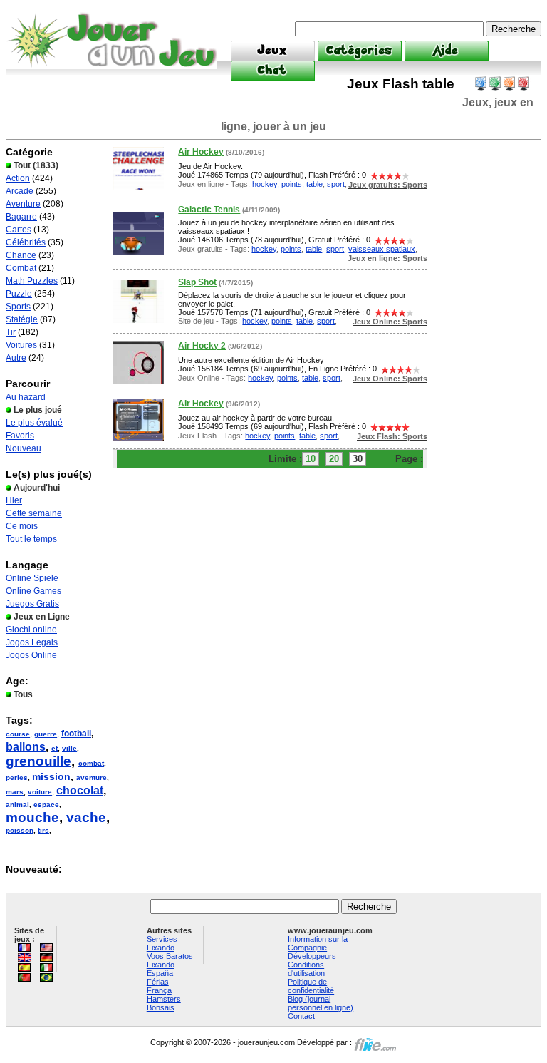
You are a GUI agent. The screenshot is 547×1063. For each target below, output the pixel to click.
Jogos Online (31, 655)
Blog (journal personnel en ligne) (320, 1003)
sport (336, 184)
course (18, 734)
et (54, 748)
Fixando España (160, 968)
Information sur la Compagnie (318, 943)
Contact (301, 1016)
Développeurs (312, 956)
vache (86, 817)
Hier (14, 500)
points (291, 184)
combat (91, 763)
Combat (21, 268)
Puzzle (19, 294)
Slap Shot (197, 282)
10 (311, 458)
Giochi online (31, 630)
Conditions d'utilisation (306, 968)
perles (17, 777)
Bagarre (21, 217)
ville (69, 748)
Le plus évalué (34, 423)
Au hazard (26, 397)
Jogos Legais (32, 642)
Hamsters (164, 999)
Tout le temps (31, 539)
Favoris (20, 436)
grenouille (38, 761)
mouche (32, 817)
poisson (19, 830)
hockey (264, 184)
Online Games (33, 591)
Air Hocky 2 (202, 346)
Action (18, 178)
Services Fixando (162, 943)
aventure (91, 777)
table (314, 184)
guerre (45, 734)
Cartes (18, 230)
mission (51, 776)
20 (334, 458)
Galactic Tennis (209, 210)
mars (15, 792)
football (76, 734)
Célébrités (26, 242)
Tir (11, 332)
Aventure (23, 204)
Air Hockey (201, 152)
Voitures (21, 345)
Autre (16, 358)
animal (17, 804)
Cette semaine (34, 513)
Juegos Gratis (32, 604)
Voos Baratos (170, 956)
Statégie (22, 319)
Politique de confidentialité (311, 986)
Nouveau (23, 448)
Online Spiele (32, 578)
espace (46, 804)
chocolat (79, 790)
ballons (26, 747)
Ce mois (22, 526)
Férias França (159, 986)
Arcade (19, 191)
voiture (40, 792)
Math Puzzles (32, 281)
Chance (21, 255)
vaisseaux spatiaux (381, 249)
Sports (18, 307)
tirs (43, 830)
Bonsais (160, 1007)
